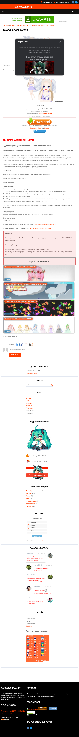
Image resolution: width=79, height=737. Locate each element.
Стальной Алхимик (31, 501)
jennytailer (29, 553)
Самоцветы (29, 506)
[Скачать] (39, 121)
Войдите (46, 128)
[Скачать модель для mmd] (39, 103)
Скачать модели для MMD (26, 26)
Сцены (7, 296)
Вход (35, 373)
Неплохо (32, 528)
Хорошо (32, 525)
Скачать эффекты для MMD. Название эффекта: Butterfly (21, 301)
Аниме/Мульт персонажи (45, 26)
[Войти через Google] (29, 344)
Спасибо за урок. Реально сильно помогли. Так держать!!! (42, 593)
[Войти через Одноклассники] (32, 344)
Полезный (33, 522)
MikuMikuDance (23, 7)
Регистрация (29, 373)
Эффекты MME (9, 314)
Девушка (7, 279)
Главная (6, 26)
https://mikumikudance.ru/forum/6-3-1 (40, 228)
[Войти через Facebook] (22, 344)
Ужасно (32, 533)
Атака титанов (30, 504)
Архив (41, 540)
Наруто (28, 498)
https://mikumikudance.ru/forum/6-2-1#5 (45, 224)
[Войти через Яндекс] (26, 344)
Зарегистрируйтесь (35, 128)
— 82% (30, 712)
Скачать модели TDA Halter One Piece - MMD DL (18, 318)
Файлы (12, 26)
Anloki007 (37, 586)
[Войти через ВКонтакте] (19, 344)
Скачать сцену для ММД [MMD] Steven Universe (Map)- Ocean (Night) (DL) (25, 284)
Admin (28, 598)
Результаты (44, 540)
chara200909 (38, 565)
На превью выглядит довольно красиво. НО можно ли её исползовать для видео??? (36, 580)
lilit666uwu (29, 626)
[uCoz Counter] (40, 716)
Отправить (15, 355)
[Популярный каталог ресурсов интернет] (53, 709)
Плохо (32, 530)
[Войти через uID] (16, 344)
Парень (28, 496)
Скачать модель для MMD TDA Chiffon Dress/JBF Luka (20, 267)
